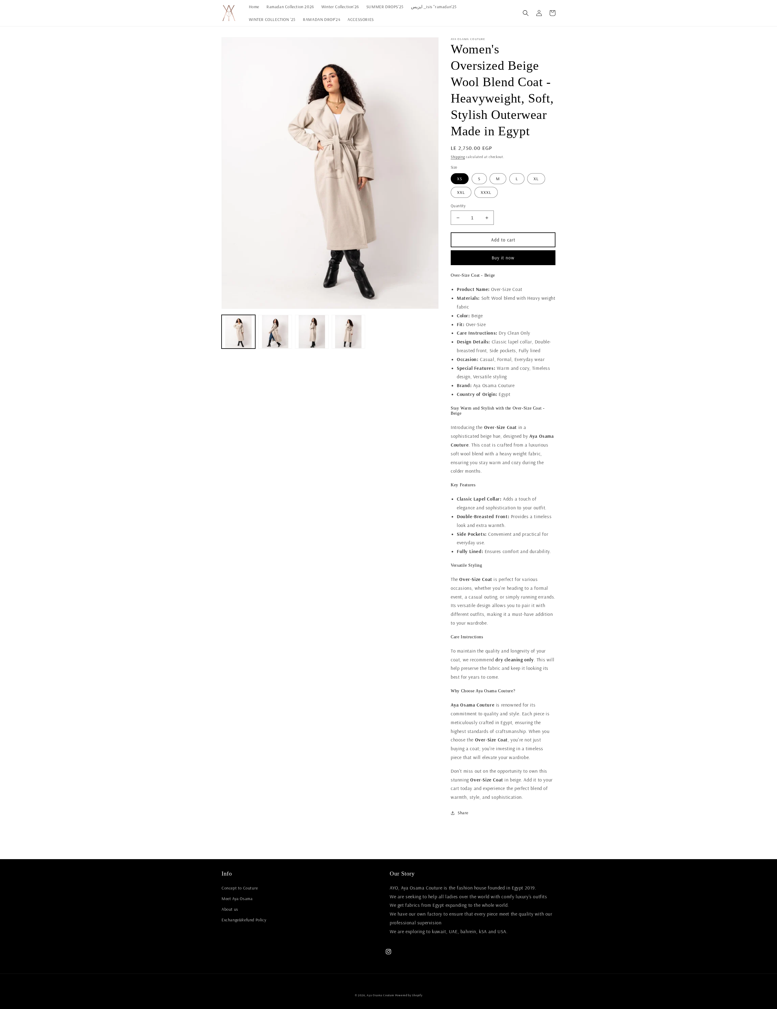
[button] (525, 13)
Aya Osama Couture (381, 995)
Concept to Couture (240, 888)
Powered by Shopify (408, 995)
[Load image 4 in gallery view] (348, 332)
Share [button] (463, 812)
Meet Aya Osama (237, 898)
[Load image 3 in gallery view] (312, 332)
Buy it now (503, 258)
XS (459, 178)
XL (536, 178)
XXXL (486, 192)
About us (230, 909)
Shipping (458, 156)
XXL (461, 192)
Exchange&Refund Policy (244, 920)
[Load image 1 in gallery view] (238, 332)
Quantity (458, 205)
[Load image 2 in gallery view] (275, 332)
